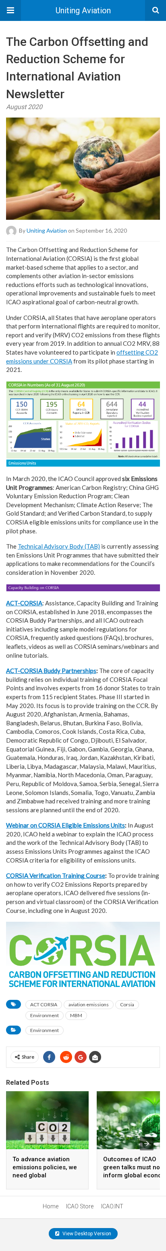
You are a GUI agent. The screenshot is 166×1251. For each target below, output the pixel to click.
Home (50, 1206)
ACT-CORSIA (24, 603)
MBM (76, 1015)
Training (74, 875)
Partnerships (79, 670)
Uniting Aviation (83, 10)
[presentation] (147, 1143)
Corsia (127, 1004)
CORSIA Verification (34, 875)
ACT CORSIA (43, 1004)
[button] (10, 10)
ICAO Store (79, 1206)
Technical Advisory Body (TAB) (59, 546)
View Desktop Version (86, 1234)
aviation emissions (88, 1004)
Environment (44, 1015)
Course (95, 875)
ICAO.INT (112, 1206)
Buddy (53, 670)
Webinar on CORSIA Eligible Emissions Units (65, 825)
